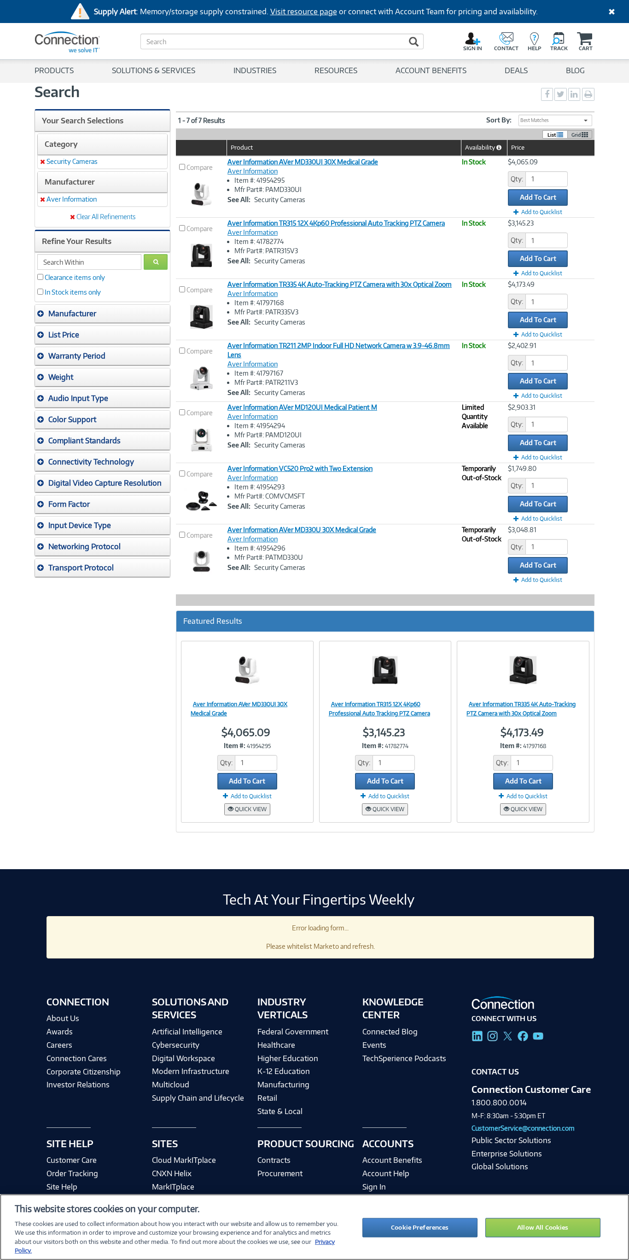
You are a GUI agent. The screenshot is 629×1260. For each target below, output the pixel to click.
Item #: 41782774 (259, 241)
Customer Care (72, 1160)
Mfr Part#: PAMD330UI (268, 189)
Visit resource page (303, 11)
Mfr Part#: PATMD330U (268, 557)
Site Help (62, 1186)
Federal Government (292, 1031)
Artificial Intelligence (187, 1031)
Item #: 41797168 (259, 303)
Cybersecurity (175, 1045)
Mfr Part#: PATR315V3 (266, 251)
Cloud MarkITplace (184, 1160)
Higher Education (287, 1058)
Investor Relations (78, 1084)
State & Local (280, 1111)
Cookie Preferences (419, 1227)
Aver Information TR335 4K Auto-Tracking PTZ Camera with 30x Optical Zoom (339, 284)
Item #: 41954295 (259, 180)
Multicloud (170, 1084)
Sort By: (499, 120)
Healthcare (276, 1045)
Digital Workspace (183, 1058)
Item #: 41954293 (259, 487)
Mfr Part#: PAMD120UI (268, 435)
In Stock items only (73, 292)
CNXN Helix (172, 1173)
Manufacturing (283, 1084)
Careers (59, 1045)
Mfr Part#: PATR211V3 (266, 382)
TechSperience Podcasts (404, 1058)
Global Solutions (500, 1166)
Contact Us (495, 1071)
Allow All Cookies (542, 1227)
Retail (267, 1098)
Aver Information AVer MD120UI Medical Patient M (302, 407)
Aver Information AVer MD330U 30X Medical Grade (301, 530)
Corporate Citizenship (84, 1071)
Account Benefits (392, 1160)
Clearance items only (75, 277)
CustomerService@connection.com (523, 1128)
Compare (199, 167)
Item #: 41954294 (259, 426)
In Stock (474, 162)
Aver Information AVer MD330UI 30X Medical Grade (302, 162)
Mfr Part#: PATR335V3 (266, 312)
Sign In (374, 1186)
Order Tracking (72, 1173)
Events (374, 1045)
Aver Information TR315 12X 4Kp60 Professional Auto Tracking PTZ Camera (336, 223)
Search (57, 91)
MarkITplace (173, 1186)
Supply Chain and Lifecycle (198, 1098)
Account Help (385, 1173)
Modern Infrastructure (190, 1071)
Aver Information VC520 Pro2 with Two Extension (300, 468)
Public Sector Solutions (511, 1140)
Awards (60, 1031)
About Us (63, 1018)
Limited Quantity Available (475, 416)
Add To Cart (538, 197)
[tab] (102, 314)
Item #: (234, 745)
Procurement (280, 1173)
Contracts (274, 1160)
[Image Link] (247, 670)
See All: (238, 199)
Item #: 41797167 (258, 373)
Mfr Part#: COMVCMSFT (269, 496)
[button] (102, 313)
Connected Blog (390, 1031)
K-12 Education (283, 1071)
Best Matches (534, 120)
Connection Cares (77, 1058)
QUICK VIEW (250, 809)
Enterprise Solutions (507, 1153)
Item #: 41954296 (259, 548)
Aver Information (252, 171)
